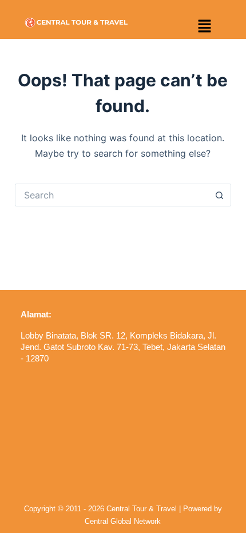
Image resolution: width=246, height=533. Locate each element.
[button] (204, 26)
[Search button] (219, 195)
